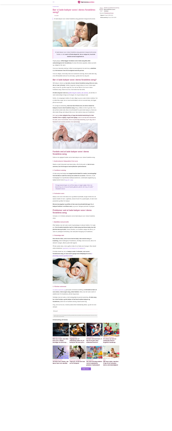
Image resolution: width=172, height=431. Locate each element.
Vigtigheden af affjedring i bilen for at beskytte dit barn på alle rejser (77, 340)
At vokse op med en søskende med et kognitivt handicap (109, 340)
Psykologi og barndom (75, 360)
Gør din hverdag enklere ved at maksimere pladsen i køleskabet (94, 363)
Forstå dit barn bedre (108, 337)
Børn (104, 360)
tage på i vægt (69, 180)
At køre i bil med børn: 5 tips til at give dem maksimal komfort (94, 340)
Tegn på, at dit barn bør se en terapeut (77, 362)
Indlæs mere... (86, 369)
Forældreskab (56, 6)
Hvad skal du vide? (57, 337)
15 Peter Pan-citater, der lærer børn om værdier (61, 362)
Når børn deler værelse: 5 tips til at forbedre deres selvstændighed (111, 363)
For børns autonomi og (59, 289)
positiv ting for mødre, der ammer (78, 92)
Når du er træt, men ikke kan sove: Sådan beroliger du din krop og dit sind (60, 340)
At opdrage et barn (57, 360)
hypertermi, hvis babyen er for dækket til (74, 248)
